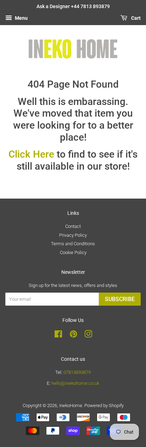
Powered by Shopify (104, 405)
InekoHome (70, 405)
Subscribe (120, 299)
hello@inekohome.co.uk (75, 383)
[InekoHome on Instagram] (88, 335)
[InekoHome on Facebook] (58, 335)
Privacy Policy (73, 235)
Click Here (31, 154)
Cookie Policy (73, 252)
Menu (21, 18)
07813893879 (77, 372)
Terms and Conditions (73, 243)
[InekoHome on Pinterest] (73, 335)
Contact (73, 226)
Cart (135, 18)
